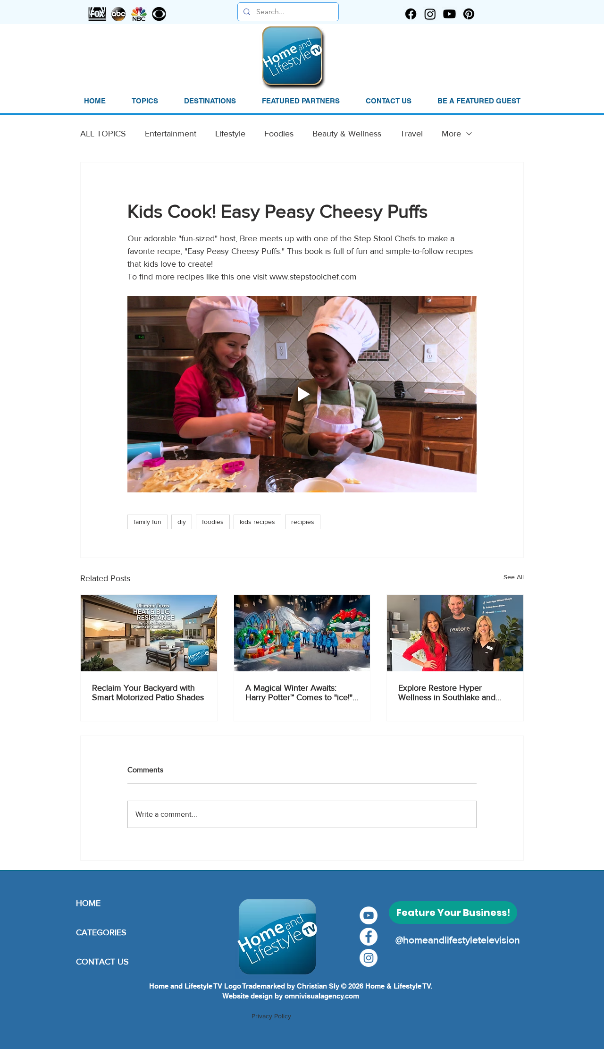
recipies (302, 521)
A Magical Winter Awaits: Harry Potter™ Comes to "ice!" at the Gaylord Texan (298, 692)
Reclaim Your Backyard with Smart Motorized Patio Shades (148, 692)
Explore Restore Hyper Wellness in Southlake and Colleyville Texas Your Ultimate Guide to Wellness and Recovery (448, 692)
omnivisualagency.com (322, 996)
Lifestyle (230, 133)
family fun (147, 521)
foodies (213, 521)
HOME (88, 903)
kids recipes (257, 521)
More (451, 133)
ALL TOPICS (103, 133)
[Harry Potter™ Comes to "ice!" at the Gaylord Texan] (302, 633)
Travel (411, 133)
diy (181, 521)
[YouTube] (369, 915)
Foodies (279, 133)
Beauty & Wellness (346, 133)
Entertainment (170, 133)
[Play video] (302, 394)
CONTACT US (102, 961)
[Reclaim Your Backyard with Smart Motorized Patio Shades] (149, 633)
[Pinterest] (468, 14)
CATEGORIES (101, 932)
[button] (144, 101)
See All (513, 577)
